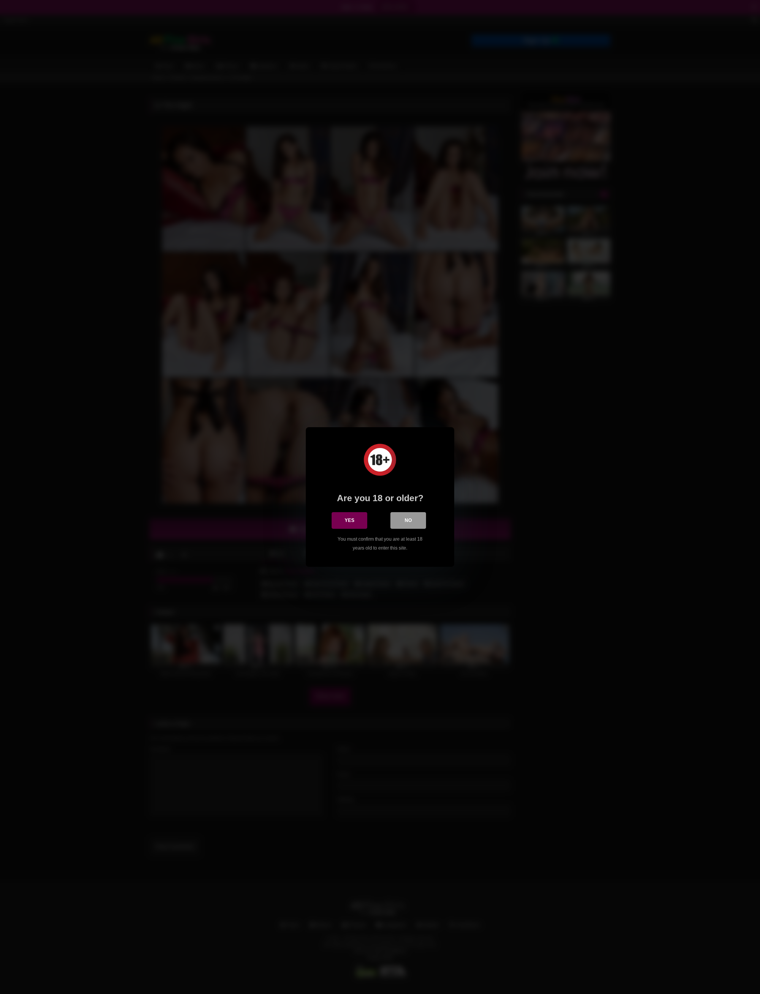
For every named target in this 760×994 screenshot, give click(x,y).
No (408, 520)
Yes (349, 520)
